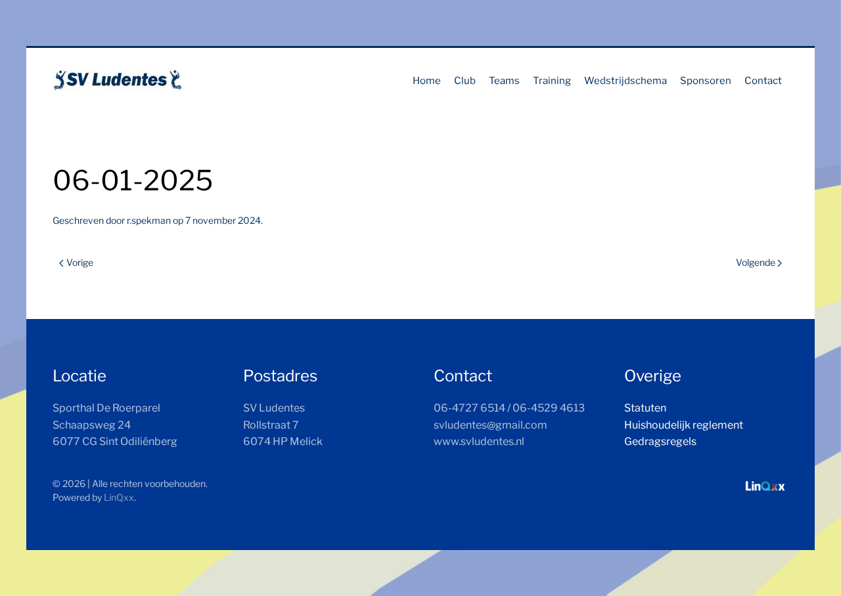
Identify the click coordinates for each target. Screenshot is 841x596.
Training (552, 81)
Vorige (79, 262)
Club (465, 81)
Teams (504, 81)
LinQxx (119, 497)
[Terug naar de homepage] (118, 81)
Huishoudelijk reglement (683, 425)
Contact (763, 81)
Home (427, 81)
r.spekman (149, 220)
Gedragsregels (660, 441)
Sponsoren (705, 81)
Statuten (645, 408)
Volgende (755, 262)
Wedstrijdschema (625, 81)
